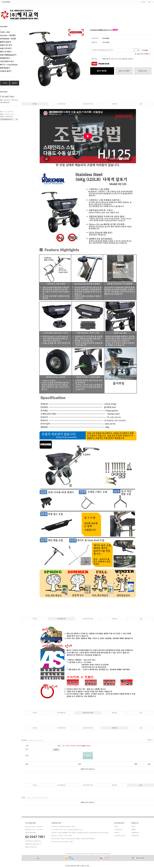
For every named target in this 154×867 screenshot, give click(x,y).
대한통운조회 (135, 832)
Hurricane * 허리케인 (8, 35)
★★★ (73, 745)
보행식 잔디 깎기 (6, 45)
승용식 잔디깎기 (5, 48)
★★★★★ (87, 745)
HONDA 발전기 (5, 71)
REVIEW (114, 104)
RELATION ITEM (88, 104)
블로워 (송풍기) (5, 42)
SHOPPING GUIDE (119, 835)
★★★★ (79, 745)
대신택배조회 (135, 835)
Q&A (140, 104)
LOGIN (143, 2)
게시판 (5, 83)
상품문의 (14, 83)
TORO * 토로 (5, 32)
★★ (67, 745)
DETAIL (35, 104)
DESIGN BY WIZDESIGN (103, 853)
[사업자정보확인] (90, 838)
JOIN (149, 2)
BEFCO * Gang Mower (9, 65)
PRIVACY (117, 832)
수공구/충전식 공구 (7, 61)
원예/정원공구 (5, 68)
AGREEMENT (118, 829)
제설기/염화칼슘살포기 (8, 55)
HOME (116, 826)
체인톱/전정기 (5, 58)
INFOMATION (61, 104)
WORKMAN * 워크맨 (8, 39)
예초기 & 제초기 (6, 52)
